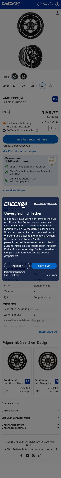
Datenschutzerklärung (14, 271)
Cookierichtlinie (11, 275)
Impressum (51, 275)
